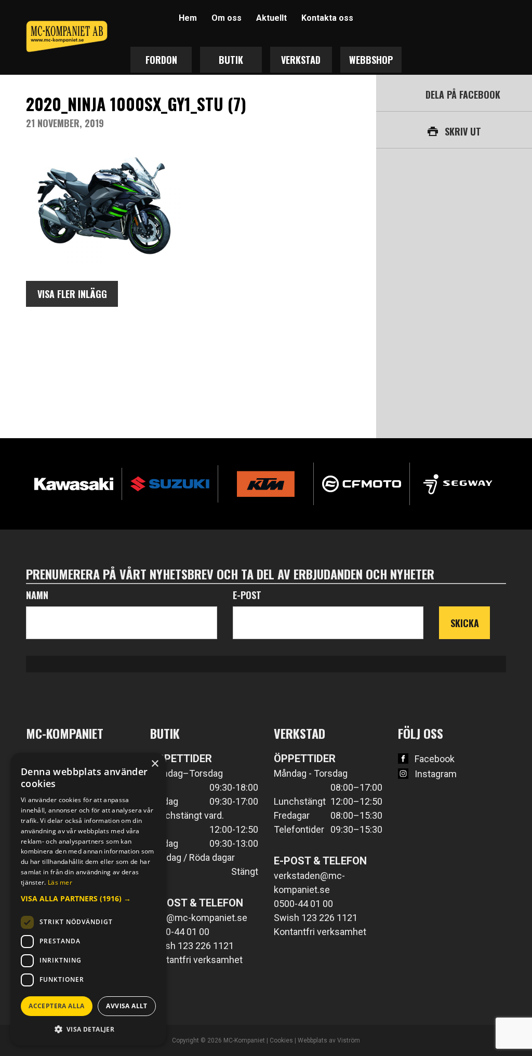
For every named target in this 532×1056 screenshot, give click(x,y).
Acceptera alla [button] (57, 1005)
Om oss (226, 18)
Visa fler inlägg (72, 294)
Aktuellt (271, 18)
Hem (188, 18)
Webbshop (371, 59)
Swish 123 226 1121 (192, 945)
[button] (88, 898)
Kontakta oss (327, 18)
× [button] (154, 764)
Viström (348, 1040)
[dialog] (88, 899)
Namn (37, 595)
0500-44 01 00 (179, 931)
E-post (247, 595)
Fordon (161, 59)
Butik (231, 59)
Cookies (281, 1040)
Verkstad (301, 59)
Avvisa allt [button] (126, 1005)
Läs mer (60, 882)
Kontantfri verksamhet (196, 959)
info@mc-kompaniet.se (198, 917)
